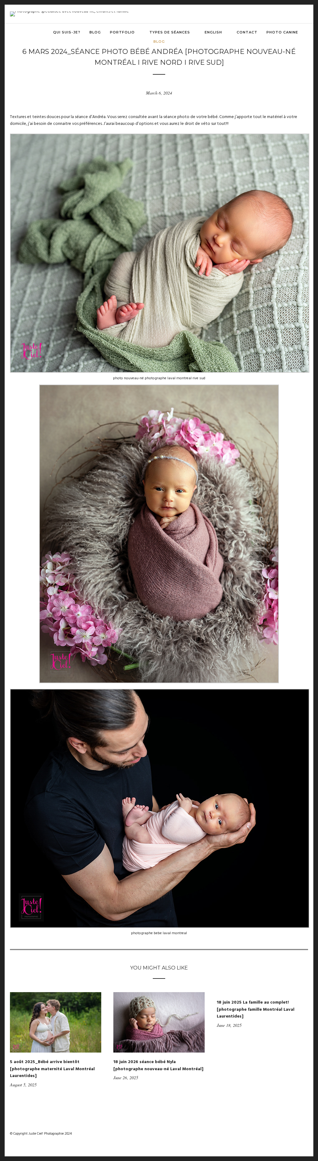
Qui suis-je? (66, 32)
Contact (247, 32)
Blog (95, 32)
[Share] (306, 32)
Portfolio (122, 32)
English (213, 32)
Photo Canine (282, 32)
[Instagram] (294, 1134)
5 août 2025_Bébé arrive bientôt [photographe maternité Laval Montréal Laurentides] (52, 1069)
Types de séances (169, 32)
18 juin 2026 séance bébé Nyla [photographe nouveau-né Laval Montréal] (158, 1065)
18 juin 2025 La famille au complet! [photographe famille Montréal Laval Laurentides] (255, 1009)
